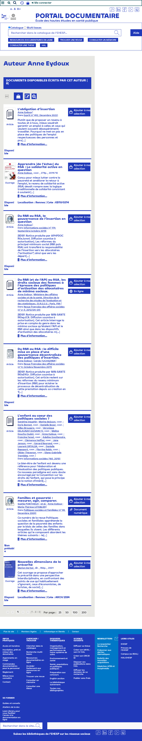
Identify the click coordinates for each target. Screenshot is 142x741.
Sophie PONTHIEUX (28, 504)
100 (75, 612)
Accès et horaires (11, 646)
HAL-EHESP (126, 658)
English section (57, 678)
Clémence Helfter (35, 440)
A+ (19, 8)
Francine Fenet (26, 437)
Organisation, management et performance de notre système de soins (58, 650)
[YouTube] (130, 9)
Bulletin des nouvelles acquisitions (103, 660)
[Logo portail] (8, 16)
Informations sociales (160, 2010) (42, 458)
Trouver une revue (71, 40)
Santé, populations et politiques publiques (59, 666)
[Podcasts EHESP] (137, 9)
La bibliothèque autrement (57, 683)
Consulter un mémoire (103, 40)
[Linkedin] (118, 9)
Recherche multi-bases (34, 653)
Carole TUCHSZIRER (44, 361)
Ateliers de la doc (11, 707)
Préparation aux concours (57, 673)
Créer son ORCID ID (82, 657)
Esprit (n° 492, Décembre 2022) (41, 115)
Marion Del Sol (26, 568)
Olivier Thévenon (27, 452)
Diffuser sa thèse (82, 646)
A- (11, 9)
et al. (43, 504)
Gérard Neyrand (43, 443)
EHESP (124, 644)
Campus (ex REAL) (129, 654)
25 (60, 612)
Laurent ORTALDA (27, 446)
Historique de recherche (21, 3)
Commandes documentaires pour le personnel (11, 666)
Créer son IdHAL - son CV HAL (82, 651)
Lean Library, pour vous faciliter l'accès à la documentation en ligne (11, 715)
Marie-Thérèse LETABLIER (32, 507)
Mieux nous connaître (8, 677)
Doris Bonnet (25, 425)
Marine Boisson (47, 421)
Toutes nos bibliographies (57, 689)
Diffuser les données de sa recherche (81, 672)
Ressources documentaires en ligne (31, 40)
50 (67, 612)
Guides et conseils (11, 703)
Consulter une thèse (22, 45)
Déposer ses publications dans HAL (82, 664)
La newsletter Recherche (104, 645)
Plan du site (8, 631)
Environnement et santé (59, 659)
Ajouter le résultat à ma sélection (18, 96)
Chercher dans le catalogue (34, 647)
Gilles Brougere (26, 428)
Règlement (8, 672)
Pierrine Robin (44, 449)
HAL (44, 45)
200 (84, 612)
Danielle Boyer (48, 425)
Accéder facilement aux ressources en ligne (33, 669)
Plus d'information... (34, 144)
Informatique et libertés (54, 631)
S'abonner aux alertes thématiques (104, 652)
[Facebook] (124, 9)
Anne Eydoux (25, 112)
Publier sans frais (82, 678)
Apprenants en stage (10, 659)
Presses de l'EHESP (126, 649)
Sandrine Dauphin (27, 421)
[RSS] (112, 9)
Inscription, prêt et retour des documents (12, 652)
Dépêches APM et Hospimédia (106, 667)
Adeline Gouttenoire (54, 437)
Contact (75, 631)
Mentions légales (29, 631)
